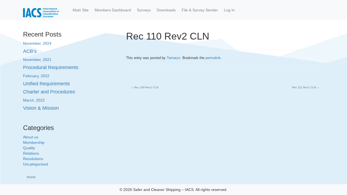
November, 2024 (37, 43)
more (31, 177)
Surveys (144, 10)
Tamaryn (173, 58)
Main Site (81, 10)
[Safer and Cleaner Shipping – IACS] (41, 10)
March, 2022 (34, 100)
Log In (229, 10)
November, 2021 (37, 59)
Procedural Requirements (50, 67)
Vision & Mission (41, 108)
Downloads (166, 10)
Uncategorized (35, 164)
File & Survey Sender (200, 10)
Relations (31, 153)
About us (30, 137)
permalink (213, 58)
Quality (29, 148)
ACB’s (30, 51)
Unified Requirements (46, 83)
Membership (33, 142)
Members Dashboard (113, 10)
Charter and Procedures (49, 92)
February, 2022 (36, 76)
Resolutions (33, 159)
